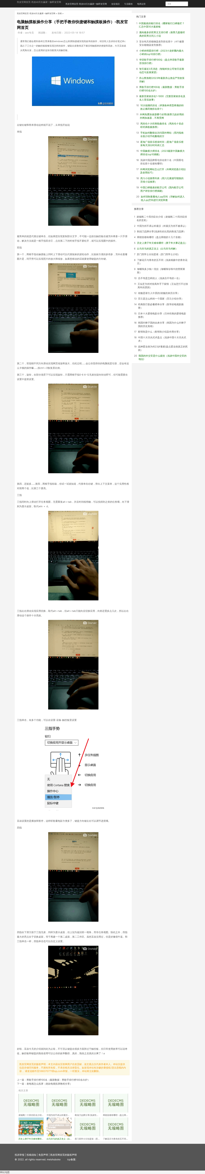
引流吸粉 (128, 4)
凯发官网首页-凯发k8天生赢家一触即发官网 (39, 2)
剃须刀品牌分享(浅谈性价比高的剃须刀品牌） (161, 231)
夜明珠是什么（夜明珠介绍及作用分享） (159, 331)
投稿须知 (31, 1154)
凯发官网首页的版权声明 (63, 1154)
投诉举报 (19, 1154)
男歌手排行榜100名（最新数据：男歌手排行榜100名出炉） (58, 1079)
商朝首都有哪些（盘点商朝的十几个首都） (160, 237)
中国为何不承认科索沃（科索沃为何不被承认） (162, 225)
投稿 (60, 13)
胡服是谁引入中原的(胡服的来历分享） (159, 293)
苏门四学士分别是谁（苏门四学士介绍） (158, 254)
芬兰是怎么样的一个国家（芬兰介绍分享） (161, 298)
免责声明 (43, 1154)
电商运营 (141, 4)
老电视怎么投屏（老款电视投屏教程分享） (49, 1083)
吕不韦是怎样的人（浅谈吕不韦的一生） (159, 278)
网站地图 (5, 1172)
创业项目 (115, 4)
